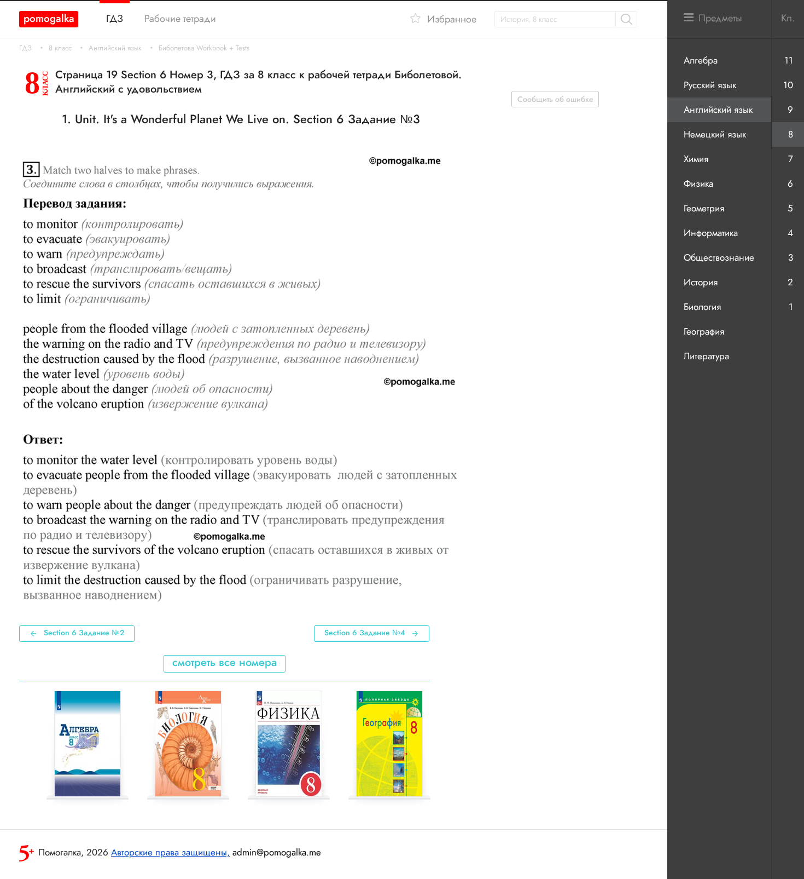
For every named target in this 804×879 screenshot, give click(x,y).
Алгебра (701, 60)
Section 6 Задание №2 (84, 632)
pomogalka (49, 18)
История (701, 282)
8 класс (60, 48)
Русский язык (710, 84)
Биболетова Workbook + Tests (204, 48)
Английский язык (115, 48)
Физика (698, 183)
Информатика (711, 232)
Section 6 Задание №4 (364, 632)
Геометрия (704, 208)
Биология (702, 306)
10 (788, 84)
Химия (696, 158)
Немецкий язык (715, 134)
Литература (706, 356)
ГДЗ (25, 48)
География (704, 331)
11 (788, 60)
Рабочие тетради (180, 19)
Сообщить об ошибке (555, 99)
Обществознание (719, 257)
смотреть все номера (224, 662)
